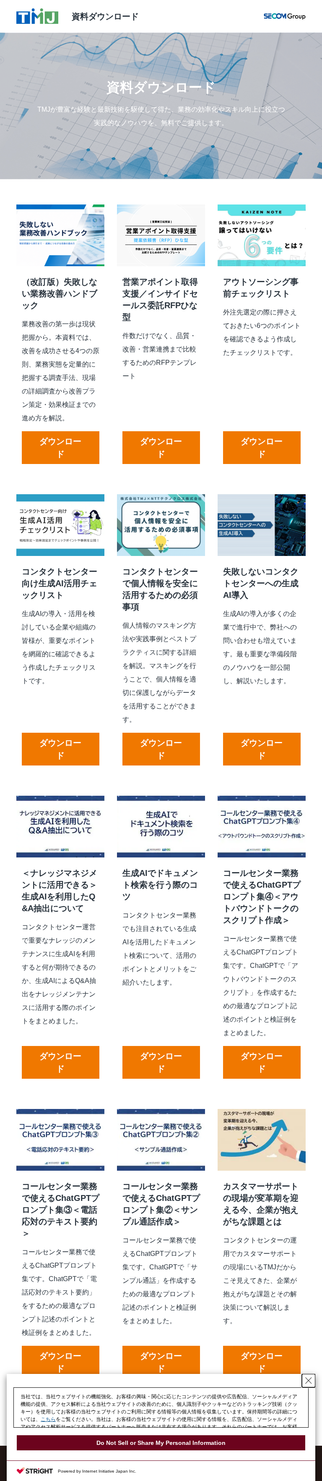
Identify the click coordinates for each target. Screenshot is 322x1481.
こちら (48, 1419)
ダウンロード (60, 448)
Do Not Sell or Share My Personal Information (161, 1442)
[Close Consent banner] (308, 1380)
